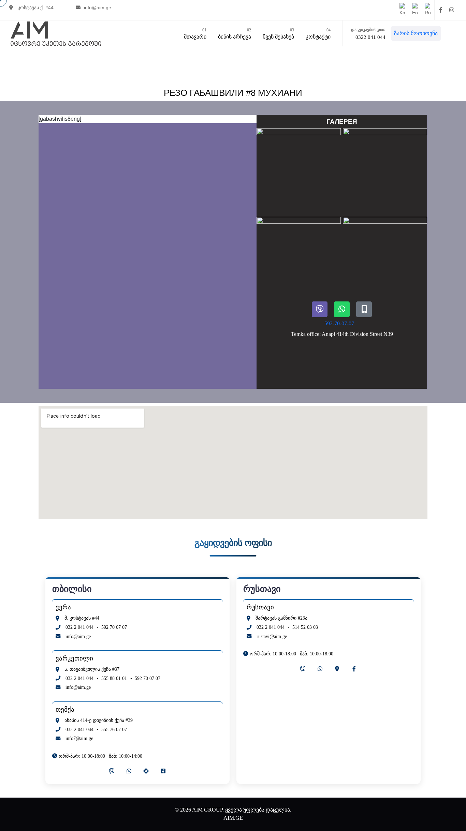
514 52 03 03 (305, 627)
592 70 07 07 (114, 627)
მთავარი (195, 34)
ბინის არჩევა (234, 34)
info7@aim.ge (79, 738)
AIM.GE (233, 818)
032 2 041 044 (79, 627)
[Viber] (319, 309)
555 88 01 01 (114, 678)
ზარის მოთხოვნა (416, 33)
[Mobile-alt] (364, 309)
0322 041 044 (370, 37)
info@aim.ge (97, 7)
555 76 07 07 (114, 729)
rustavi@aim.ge (272, 636)
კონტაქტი (318, 34)
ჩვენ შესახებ (278, 34)
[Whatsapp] (342, 309)
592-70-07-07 (339, 323)
